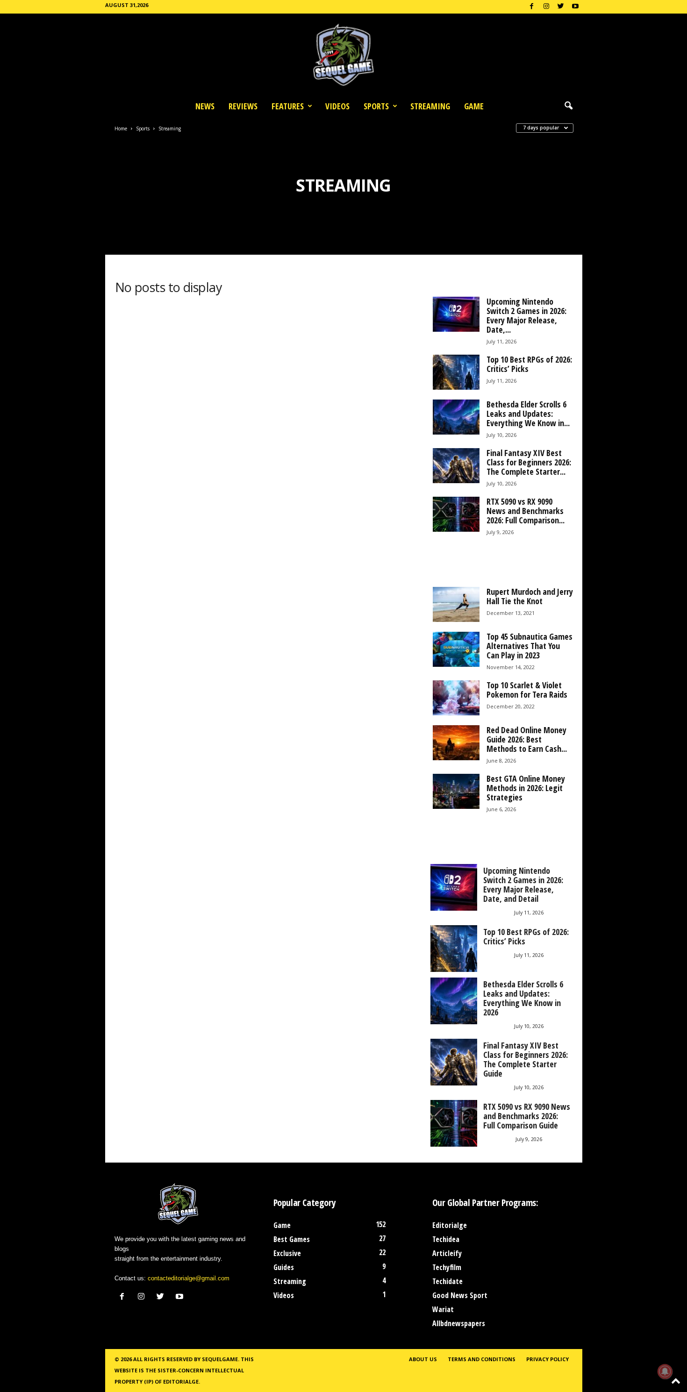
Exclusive (287, 1253)
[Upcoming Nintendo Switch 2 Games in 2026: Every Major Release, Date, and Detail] (456, 314)
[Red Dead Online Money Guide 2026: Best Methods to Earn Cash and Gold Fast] (456, 742)
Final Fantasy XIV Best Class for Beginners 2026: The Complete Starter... (529, 462)
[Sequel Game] (343, 55)
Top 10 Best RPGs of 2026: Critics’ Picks (529, 364)
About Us (423, 1359)
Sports (376, 106)
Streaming (430, 106)
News (205, 106)
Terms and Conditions (481, 1359)
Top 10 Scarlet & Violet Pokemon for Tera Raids (527, 689)
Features (288, 106)
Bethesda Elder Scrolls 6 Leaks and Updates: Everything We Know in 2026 (523, 998)
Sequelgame (220, 1359)
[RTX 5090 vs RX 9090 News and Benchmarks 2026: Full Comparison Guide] (456, 514)
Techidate (447, 1281)
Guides (283, 1267)
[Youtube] (575, 7)
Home (120, 128)
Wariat (443, 1309)
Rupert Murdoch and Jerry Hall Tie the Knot (530, 596)
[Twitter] (560, 7)
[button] (568, 106)
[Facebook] (531, 7)
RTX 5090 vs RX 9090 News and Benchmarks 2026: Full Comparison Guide (526, 1116)
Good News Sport (459, 1295)
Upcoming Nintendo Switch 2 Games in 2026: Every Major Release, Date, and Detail (523, 884)
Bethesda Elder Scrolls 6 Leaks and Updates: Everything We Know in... (528, 413)
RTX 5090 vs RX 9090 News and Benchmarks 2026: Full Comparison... (526, 511)
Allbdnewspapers (458, 1323)
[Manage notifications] (665, 1371)
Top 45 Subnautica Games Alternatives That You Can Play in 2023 (529, 646)
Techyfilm (446, 1267)
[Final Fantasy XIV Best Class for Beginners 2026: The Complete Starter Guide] (456, 465)
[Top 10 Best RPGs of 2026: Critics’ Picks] (456, 372)
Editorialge (449, 1225)
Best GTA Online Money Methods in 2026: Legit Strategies (526, 788)
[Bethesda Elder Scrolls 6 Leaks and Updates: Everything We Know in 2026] (456, 417)
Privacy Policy (547, 1359)
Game (474, 106)
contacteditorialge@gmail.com (188, 1278)
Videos (337, 106)
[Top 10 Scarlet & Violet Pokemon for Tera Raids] (456, 697)
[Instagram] (546, 7)
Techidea (445, 1239)
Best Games (291, 1239)
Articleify (447, 1253)
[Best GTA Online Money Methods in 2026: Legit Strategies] (456, 791)
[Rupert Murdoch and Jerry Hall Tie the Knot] (456, 604)
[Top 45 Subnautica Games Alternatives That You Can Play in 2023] (456, 649)
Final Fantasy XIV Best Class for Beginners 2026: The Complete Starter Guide (525, 1059)
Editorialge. (181, 1381)
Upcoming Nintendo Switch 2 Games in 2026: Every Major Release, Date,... (526, 315)
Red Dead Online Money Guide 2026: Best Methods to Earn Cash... (527, 739)
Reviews (243, 106)
